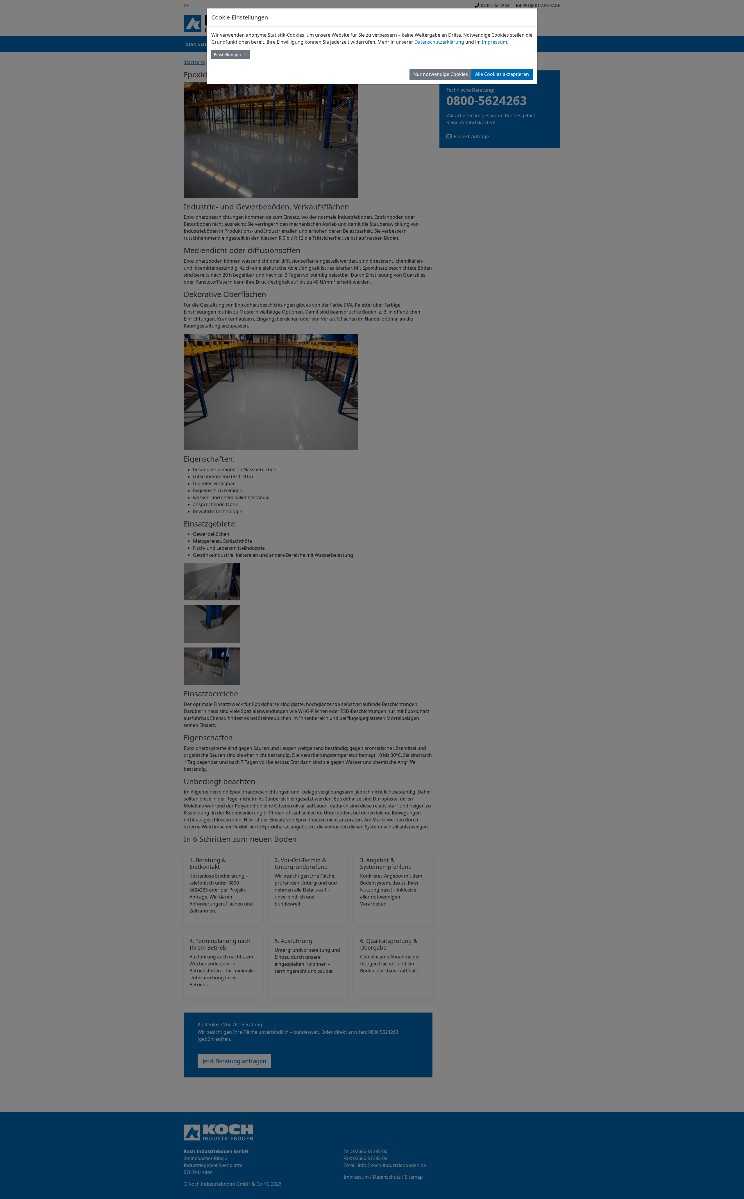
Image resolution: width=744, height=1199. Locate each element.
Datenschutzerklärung (439, 42)
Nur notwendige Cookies (440, 74)
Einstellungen (227, 54)
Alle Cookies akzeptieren (502, 74)
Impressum (494, 42)
